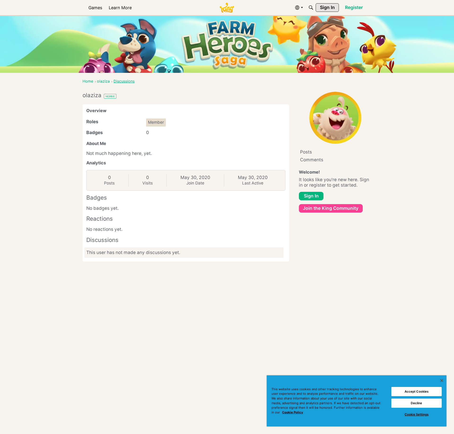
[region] (356, 400)
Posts (109, 183)
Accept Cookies (417, 391)
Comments (311, 159)
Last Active (252, 183)
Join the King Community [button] (330, 208)
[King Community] (226, 8)
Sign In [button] (311, 196)
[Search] (311, 7)
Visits (147, 183)
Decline (416, 403)
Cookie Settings (416, 414)
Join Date (195, 183)
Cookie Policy (292, 412)
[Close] (441, 380)
